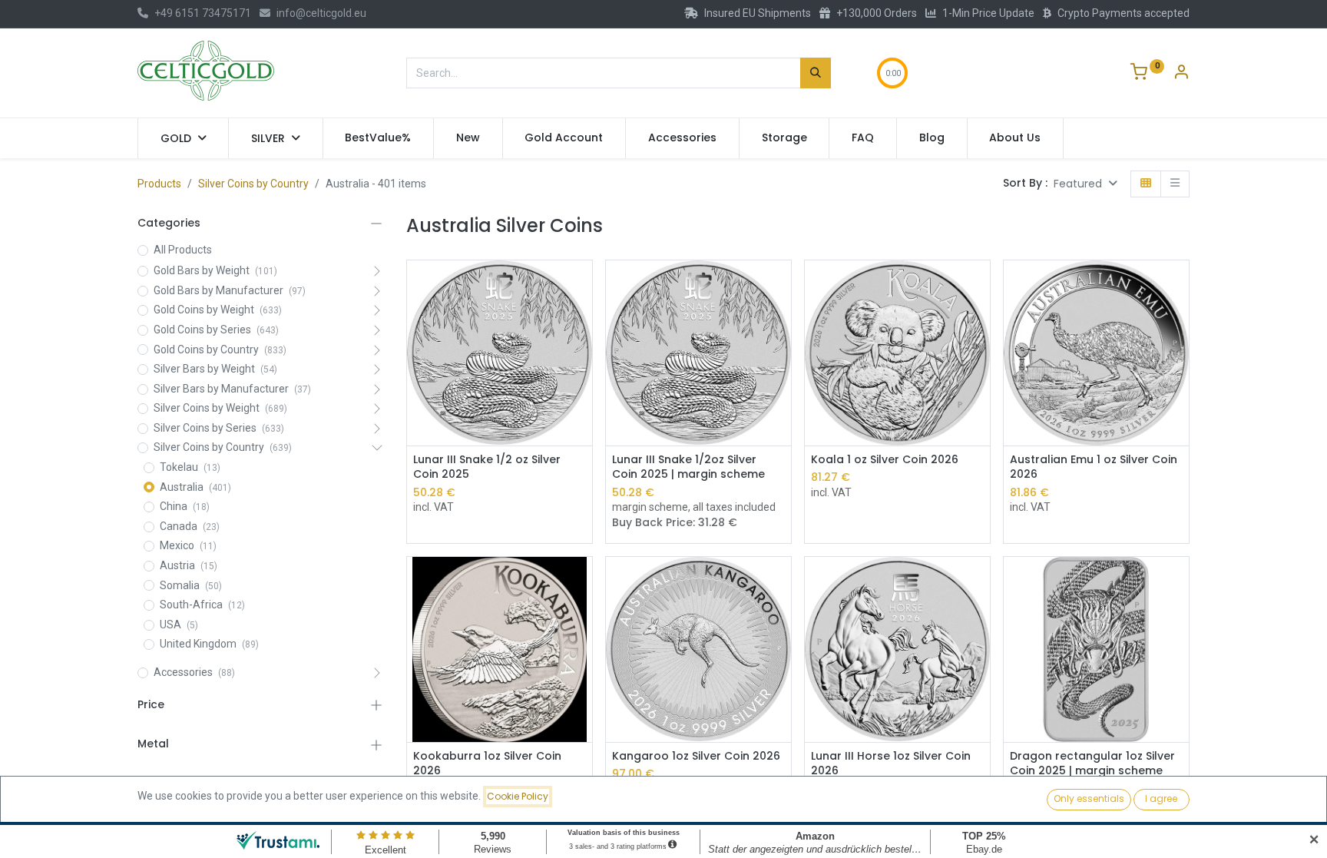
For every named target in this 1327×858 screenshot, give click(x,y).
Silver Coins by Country (253, 183)
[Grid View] (1145, 184)
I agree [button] (1161, 798)
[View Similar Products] (582, 320)
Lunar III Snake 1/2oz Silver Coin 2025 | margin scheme (688, 467)
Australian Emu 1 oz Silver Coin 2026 (1093, 467)
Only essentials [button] (1089, 798)
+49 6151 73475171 (202, 13)
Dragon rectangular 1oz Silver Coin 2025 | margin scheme (1092, 764)
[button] (1085, 184)
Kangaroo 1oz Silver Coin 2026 (696, 756)
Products (159, 183)
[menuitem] (378, 138)
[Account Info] (1181, 74)
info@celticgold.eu (321, 13)
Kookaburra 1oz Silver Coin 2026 (487, 764)
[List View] (1175, 184)
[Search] (815, 73)
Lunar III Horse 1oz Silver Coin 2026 (891, 764)
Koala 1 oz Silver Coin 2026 (884, 459)
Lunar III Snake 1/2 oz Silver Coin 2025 (487, 467)
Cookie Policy (517, 796)
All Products (183, 249)
